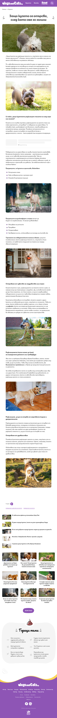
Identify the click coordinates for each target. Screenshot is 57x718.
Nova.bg (20, 691)
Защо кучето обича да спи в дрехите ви (28, 582)
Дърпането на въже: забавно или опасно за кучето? (10, 564)
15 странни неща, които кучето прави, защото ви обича (28, 600)
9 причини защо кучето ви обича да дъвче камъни (46, 600)
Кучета (28, 3)
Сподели (8, 503)
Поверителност (29, 697)
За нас (21, 694)
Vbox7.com (10, 689)
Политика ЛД (37, 697)
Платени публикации (19, 697)
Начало (4, 9)
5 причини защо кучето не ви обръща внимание (26, 544)
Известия (28, 699)
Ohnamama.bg (23, 689)
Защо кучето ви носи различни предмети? (10, 582)
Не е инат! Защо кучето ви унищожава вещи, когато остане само (28, 564)
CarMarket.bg (27, 691)
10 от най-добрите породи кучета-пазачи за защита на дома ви (32, 529)
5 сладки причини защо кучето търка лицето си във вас (47, 583)
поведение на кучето (29, 508)
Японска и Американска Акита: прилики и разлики (27, 536)
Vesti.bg (15, 691)
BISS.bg (34, 691)
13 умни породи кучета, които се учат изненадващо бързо (30, 522)
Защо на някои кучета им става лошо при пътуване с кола (10, 600)
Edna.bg (43, 689)
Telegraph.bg (41, 691)
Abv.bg (4, 689)
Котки (36, 3)
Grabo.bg (30, 689)
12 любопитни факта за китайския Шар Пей (25, 515)
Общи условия (33, 708)
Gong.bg (16, 689)
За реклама (26, 694)
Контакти (33, 694)
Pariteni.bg (37, 689)
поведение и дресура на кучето (14, 508)
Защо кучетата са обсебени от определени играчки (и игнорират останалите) (47, 565)
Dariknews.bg (49, 689)
